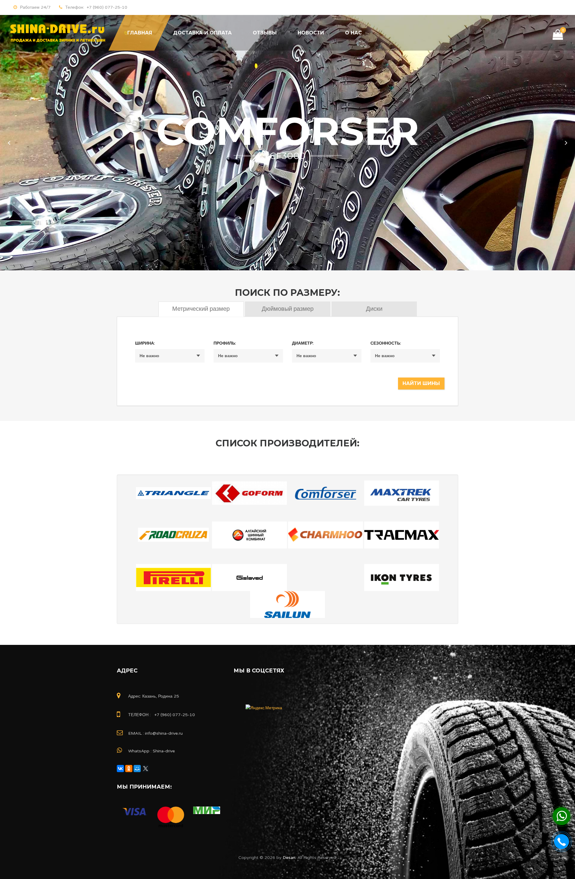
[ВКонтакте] (120, 768)
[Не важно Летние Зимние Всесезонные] (405, 356)
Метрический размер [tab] (201, 309)
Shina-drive (164, 751)
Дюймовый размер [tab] (288, 309)
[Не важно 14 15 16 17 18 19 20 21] (326, 356)
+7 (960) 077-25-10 (105, 7)
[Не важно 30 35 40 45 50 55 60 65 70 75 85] (248, 356)
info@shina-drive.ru (164, 733)
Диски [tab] (374, 309)
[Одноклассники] (128, 768)
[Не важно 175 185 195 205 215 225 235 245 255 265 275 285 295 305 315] (170, 356)
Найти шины (421, 383)
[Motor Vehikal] (57, 32)
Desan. (289, 857)
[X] (145, 768)
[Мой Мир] (137, 768)
